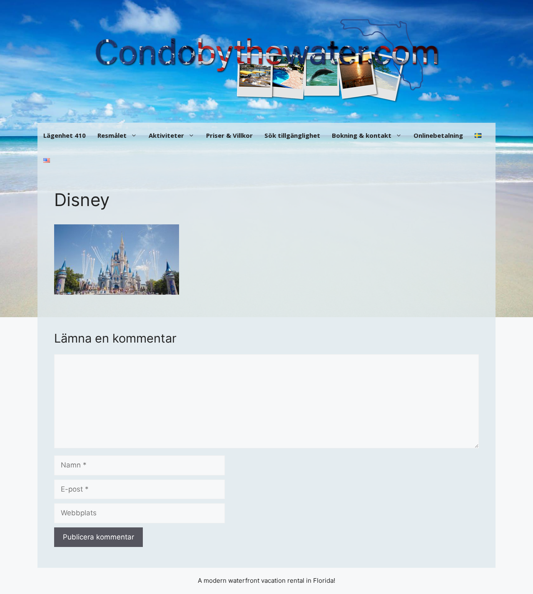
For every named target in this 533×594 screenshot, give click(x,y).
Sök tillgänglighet (292, 135)
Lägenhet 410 (64, 135)
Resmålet (112, 135)
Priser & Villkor (229, 135)
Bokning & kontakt (361, 135)
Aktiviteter (166, 135)
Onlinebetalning (438, 135)
